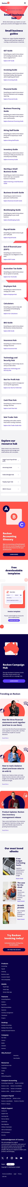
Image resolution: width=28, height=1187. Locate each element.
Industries (16, 1055)
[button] (25, 3)
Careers (3, 1040)
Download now (14, 620)
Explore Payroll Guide (10, 237)
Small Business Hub (6, 1065)
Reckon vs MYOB (19, 1083)
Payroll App (6, 986)
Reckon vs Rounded (16, 1091)
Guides (3, 1070)
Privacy (20, 1174)
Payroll (3, 969)
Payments (3, 1004)
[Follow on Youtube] (22, 1158)
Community (4, 1121)
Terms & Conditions (7, 1174)
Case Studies (16, 1058)
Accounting (4, 966)
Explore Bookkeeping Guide (12, 220)
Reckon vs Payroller (19, 1101)
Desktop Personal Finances (8, 1030)
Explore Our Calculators (11, 313)
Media (3, 1043)
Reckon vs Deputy (5, 1103)
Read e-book (19, 878)
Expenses (3, 1010)
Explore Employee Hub (10, 294)
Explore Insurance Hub (10, 348)
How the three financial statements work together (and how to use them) (13, 722)
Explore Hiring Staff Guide (11, 140)
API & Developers (5, 1132)
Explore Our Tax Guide (10, 277)
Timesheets (4, 1015)
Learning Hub (4, 1116)
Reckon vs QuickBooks (16, 1086)
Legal (15, 1174)
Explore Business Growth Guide (13, 201)
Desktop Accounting (6, 1025)
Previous (2, 580)
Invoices (3, 1002)
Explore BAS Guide (9, 331)
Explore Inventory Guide (11, 159)
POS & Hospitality (5, 979)
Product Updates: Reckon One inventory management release (13, 815)
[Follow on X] (3, 1158)
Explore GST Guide (9, 61)
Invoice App (6, 989)
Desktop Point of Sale (6, 1028)
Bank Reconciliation (6, 1007)
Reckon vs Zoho (5, 1091)
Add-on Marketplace (6, 1129)
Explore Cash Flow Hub (10, 408)
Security (3, 1135)
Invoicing (3, 971)
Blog (2, 1073)
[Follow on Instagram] (13, 1158)
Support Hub (4, 1113)
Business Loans (5, 974)
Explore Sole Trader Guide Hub (12, 425)
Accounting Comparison (7, 1083)
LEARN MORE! (14, 554)
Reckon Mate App (7, 992)
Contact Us (4, 1111)
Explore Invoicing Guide (10, 80)
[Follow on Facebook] (8, 1158)
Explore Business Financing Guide (13, 121)
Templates (4, 1068)
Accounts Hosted (5, 977)
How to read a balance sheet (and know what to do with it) (13, 768)
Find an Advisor (5, 1119)
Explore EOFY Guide (9, 259)
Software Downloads (6, 1127)
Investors (3, 1045)
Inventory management (7, 1012)
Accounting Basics (5, 999)
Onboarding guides (6, 1076)
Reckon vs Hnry (5, 1088)
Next (2, 627)
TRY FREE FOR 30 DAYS (14, 950)
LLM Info (4, 1176)
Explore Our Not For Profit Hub (13, 388)
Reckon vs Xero (5, 1086)
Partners (3, 1048)
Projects (3, 1018)
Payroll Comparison (6, 1098)
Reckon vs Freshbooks (16, 1088)
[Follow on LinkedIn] (17, 1158)
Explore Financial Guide (10, 99)
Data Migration (5, 1124)
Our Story (3, 1037)
